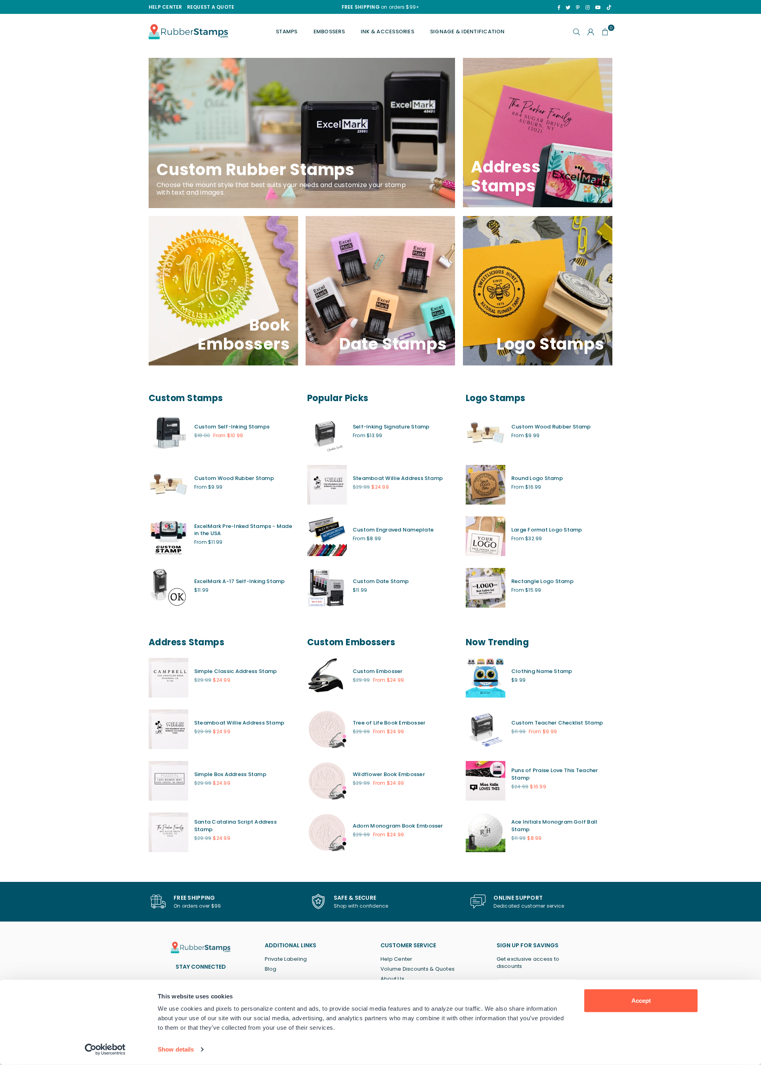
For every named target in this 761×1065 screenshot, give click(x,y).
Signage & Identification (467, 31)
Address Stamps (186, 642)
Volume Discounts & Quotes (417, 969)
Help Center (396, 959)
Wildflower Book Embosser (389, 774)
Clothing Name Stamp (541, 671)
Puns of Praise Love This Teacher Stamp (554, 774)
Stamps (286, 31)
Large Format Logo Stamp (546, 529)
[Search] (577, 32)
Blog (271, 969)
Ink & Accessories (387, 31)
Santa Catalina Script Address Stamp (235, 825)
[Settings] (591, 32)
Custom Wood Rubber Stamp (234, 478)
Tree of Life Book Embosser (389, 723)
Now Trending (497, 642)
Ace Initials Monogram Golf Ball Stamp (554, 825)
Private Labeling (286, 959)
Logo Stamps (496, 398)
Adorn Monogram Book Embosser (398, 826)
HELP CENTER (165, 7)
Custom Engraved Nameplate (393, 529)
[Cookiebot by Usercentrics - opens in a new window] (105, 1049)
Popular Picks (338, 398)
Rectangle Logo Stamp (542, 581)
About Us (392, 979)
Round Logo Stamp (537, 478)
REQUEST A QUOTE (211, 7)
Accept (641, 1000)
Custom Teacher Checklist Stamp (557, 723)
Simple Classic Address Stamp (235, 671)
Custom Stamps (186, 398)
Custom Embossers (351, 642)
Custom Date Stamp (381, 581)
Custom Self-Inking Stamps (232, 426)
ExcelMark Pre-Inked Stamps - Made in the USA (243, 529)
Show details (176, 1049)
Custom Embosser (378, 671)
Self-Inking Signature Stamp (391, 426)
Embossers (329, 31)
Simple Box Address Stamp (230, 774)
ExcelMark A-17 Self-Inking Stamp (239, 581)
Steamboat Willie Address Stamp (398, 478)
